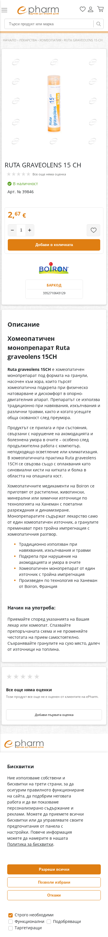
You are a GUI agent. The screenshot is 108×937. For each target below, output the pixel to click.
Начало (9, 40)
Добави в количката (54, 245)
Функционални (29, 921)
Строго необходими (34, 914)
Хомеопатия (50, 40)
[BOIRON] (54, 268)
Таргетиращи (28, 927)
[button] (6, 10)
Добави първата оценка (54, 715)
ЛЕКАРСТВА (28, 40)
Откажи (54, 895)
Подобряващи (66, 921)
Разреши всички (54, 869)
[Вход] (90, 11)
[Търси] (98, 23)
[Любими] (83, 10)
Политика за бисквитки (30, 844)
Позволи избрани (54, 882)
